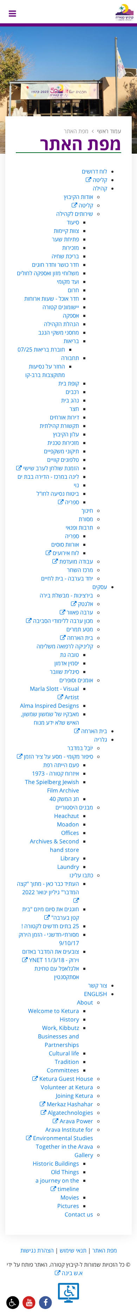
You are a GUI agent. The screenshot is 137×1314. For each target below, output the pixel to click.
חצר (74, 409)
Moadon (68, 824)
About (85, 1002)
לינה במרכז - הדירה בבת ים (48, 477)
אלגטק (85, 604)
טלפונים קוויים (63, 460)
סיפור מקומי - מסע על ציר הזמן (57, 756)
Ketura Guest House (65, 1079)
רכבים (72, 392)
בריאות (71, 341)
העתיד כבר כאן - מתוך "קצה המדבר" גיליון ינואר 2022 (48, 888)
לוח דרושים (94, 171)
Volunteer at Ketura (67, 1087)
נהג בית (70, 400)
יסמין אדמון (66, 663)
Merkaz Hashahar (69, 1104)
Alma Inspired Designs (49, 705)
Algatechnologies (69, 1112)
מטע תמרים (79, 629)
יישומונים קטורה (61, 307)
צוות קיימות (66, 231)
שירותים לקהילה (74, 214)
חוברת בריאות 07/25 (41, 349)
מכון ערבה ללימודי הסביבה (62, 621)
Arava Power (75, 1121)
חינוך (87, 510)
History (69, 1019)
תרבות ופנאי (79, 527)
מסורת (86, 519)
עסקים (99, 587)
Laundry (68, 867)
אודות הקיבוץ (78, 197)
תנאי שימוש (73, 1250)
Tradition (67, 1062)
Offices (70, 833)
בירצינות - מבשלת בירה (66, 595)
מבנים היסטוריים (74, 807)
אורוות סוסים (65, 544)
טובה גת (69, 655)
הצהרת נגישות (37, 1250)
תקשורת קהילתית (59, 426)
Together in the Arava (64, 1146)
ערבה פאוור (79, 612)
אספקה (71, 315)
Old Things (65, 1172)
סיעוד (73, 222)
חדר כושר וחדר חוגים (55, 265)
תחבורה (70, 358)
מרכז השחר (80, 570)
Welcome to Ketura (53, 1011)
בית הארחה (79, 638)
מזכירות (70, 248)
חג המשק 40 (64, 799)
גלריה (100, 739)
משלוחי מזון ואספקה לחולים (48, 273)
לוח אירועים (65, 553)
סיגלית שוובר (64, 672)
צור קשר (97, 985)
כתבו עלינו (81, 875)
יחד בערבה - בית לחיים (67, 578)
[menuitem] (61, 171)
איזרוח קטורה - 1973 (55, 773)
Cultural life (64, 1053)
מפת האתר (104, 1250)
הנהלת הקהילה (61, 324)
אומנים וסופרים (76, 680)
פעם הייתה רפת (61, 765)
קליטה (99, 180)
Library (69, 858)
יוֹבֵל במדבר (80, 748)
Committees (63, 1070)
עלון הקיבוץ (66, 434)
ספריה (71, 502)
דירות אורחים (64, 417)
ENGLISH (95, 994)
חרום (73, 290)
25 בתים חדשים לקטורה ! (50, 926)
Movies (69, 1197)
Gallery (83, 1155)
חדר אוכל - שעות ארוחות (51, 298)
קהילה (100, 188)
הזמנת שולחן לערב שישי (50, 468)
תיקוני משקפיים (61, 451)
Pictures (68, 1206)
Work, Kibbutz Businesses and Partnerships (58, 1036)
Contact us (79, 1214)
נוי (76, 485)
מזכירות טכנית (63, 443)
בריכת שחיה (65, 256)
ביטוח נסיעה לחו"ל (58, 493)
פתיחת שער (65, 239)
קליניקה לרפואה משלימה (65, 646)
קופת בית (68, 383)
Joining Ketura (74, 1096)
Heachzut (66, 816)
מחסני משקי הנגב (58, 332)
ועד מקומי (68, 281)
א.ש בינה (69, 1273)
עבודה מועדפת (75, 561)
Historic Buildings (56, 1163)
